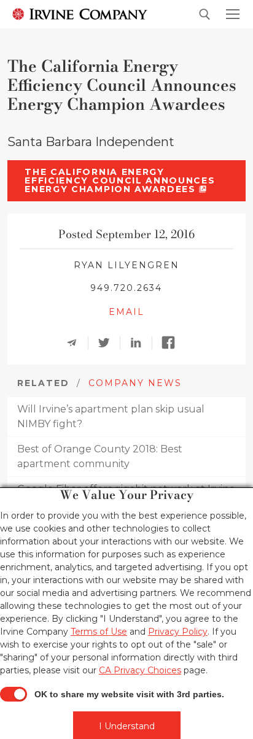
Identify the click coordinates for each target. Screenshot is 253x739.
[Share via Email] (76, 343)
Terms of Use (99, 631)
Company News (135, 383)
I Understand (127, 726)
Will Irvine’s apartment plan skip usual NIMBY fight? (110, 416)
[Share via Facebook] (172, 343)
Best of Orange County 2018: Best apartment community (99, 456)
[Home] (80, 13)
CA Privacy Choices (140, 670)
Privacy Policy (178, 631)
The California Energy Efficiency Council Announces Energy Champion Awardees (120, 180)
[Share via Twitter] (108, 343)
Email (126, 311)
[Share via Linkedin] (140, 343)
